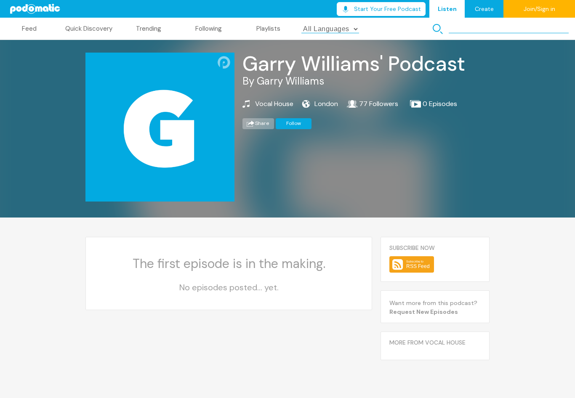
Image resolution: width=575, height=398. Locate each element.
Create (484, 9)
